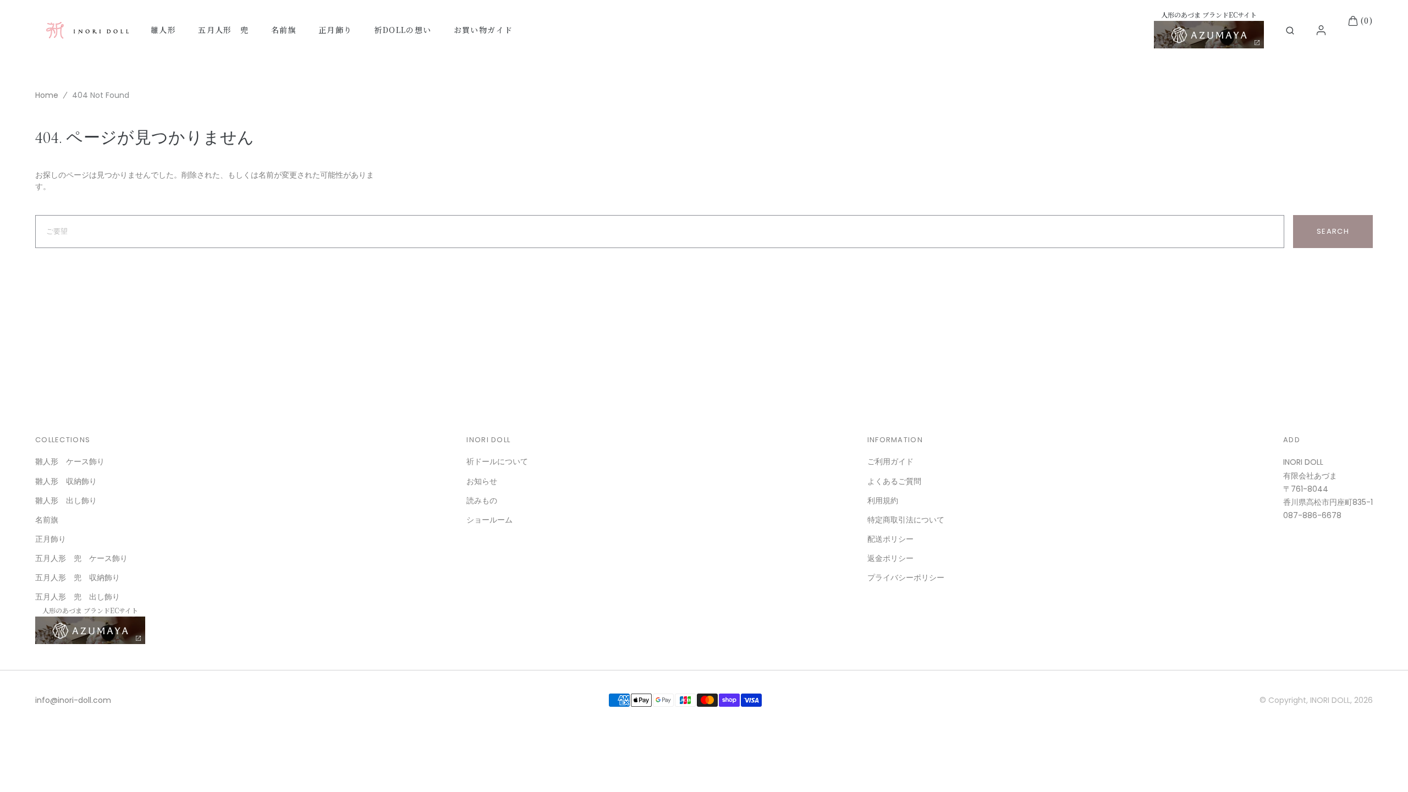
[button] (1290, 30)
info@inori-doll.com (73, 700)
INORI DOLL (1330, 700)
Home (46, 95)
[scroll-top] (1383, 767)
